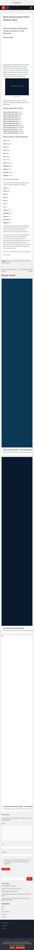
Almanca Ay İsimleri (11, 261)
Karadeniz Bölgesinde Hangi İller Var (10, 891)
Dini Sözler (4, 914)
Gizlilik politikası (20, 947)
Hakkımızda (4, 925)
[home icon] (3, 8)
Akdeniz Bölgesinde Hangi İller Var (9, 886)
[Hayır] (32, 945)
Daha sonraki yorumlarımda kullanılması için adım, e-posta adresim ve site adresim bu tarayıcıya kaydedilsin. (17, 862)
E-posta (4, 852)
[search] (31, 8)
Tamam (12, 947)
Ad (3, 844)
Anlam (3, 906)
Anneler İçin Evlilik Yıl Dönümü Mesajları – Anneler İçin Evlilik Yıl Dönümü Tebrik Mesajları (15, 899)
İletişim (3, 928)
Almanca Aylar (21, 261)
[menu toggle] (7, 7)
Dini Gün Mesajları (6, 911)
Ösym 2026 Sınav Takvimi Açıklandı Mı (13, 628)
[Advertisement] (17, 51)
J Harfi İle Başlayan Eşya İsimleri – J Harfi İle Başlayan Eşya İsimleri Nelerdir (16, 894)
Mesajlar (3, 917)
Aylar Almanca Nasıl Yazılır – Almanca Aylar (11, 888)
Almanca (5, 65)
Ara (29, 879)
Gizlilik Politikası (5, 923)
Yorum (4, 823)
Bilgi (2, 909)
